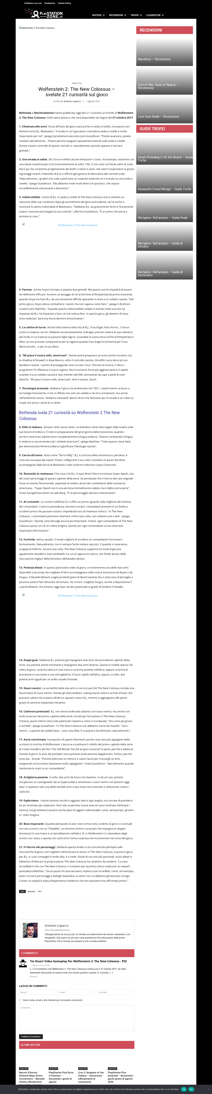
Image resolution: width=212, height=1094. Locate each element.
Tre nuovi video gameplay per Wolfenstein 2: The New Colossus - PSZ (78, 961)
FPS (39, 891)
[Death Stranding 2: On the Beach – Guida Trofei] (164, 151)
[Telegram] (89, 3)
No (191, 1089)
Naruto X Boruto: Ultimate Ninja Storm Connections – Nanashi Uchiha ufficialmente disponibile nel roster (32, 1078)
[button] (185, 3)
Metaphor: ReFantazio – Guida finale (163, 218)
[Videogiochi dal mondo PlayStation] (44, 13)
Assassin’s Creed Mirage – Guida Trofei (164, 189)
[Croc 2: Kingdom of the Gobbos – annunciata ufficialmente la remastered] (91, 1060)
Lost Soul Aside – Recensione (158, 116)
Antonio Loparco (72, 101)
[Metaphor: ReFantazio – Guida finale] (164, 208)
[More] (51, 905)
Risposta (33, 976)
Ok (184, 1089)
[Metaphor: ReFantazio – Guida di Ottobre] (164, 237)
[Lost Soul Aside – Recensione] (164, 109)
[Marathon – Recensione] (164, 52)
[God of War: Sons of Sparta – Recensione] (164, 81)
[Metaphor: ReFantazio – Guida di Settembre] (164, 266)
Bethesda (31, 891)
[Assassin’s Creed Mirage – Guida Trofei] (164, 179)
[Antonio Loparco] (32, 933)
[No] (208, 1089)
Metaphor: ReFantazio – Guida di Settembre (160, 273)
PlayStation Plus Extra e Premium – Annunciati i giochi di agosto (61, 1077)
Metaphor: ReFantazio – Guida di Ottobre (160, 244)
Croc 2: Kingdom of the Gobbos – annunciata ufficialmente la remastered (91, 1077)
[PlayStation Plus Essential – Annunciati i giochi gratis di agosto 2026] (121, 1060)
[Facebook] (82, 3)
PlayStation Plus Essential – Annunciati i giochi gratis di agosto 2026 (121, 1077)
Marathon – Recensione (154, 59)
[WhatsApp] (36, 905)
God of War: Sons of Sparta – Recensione (158, 86)
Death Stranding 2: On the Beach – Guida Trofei (165, 158)
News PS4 (76, 83)
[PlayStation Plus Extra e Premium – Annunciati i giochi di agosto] (62, 1060)
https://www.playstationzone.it (57, 930)
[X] (29, 905)
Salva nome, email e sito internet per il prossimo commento (52, 1000)
